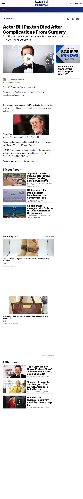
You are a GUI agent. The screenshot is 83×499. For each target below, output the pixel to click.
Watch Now (75, 4)
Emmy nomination (31, 150)
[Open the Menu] (3, 3)
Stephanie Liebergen (17, 80)
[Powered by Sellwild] (51, 355)
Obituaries (8, 19)
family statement (21, 92)
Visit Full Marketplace (47, 236)
